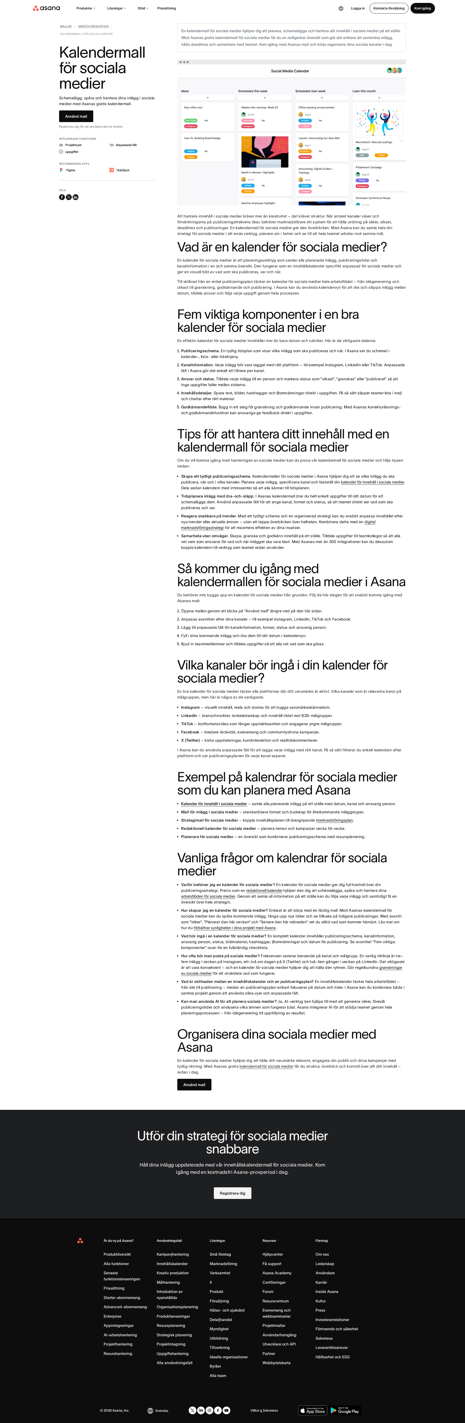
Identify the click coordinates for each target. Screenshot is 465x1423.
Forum (268, 1291)
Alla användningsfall (175, 1363)
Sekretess (324, 1338)
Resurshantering (118, 1353)
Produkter (84, 8)
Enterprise (112, 1316)
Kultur (321, 1301)
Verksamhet (220, 1273)
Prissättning (166, 8)
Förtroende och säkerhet (337, 1329)
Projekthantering (118, 1344)
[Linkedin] (201, 1410)
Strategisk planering (174, 1335)
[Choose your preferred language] (341, 8)
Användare (325, 1273)
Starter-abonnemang (122, 1297)
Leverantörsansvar (332, 1347)
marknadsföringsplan (334, 820)
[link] (66, 27)
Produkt (216, 1291)
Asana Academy (277, 1273)
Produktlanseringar (173, 1316)
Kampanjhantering (173, 1254)
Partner (269, 1353)
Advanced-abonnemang (125, 1307)
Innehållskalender (172, 1263)
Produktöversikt (117, 1254)
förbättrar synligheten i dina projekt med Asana (235, 927)
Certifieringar (274, 1282)
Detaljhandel (221, 1319)
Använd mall (76, 116)
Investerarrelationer (332, 1319)
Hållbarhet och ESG (333, 1357)
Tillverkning (220, 1347)
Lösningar (115, 8)
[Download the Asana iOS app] (312, 1410)
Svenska (161, 1411)
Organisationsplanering (177, 1307)
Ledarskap (325, 1263)
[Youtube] (226, 1410)
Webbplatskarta (277, 1363)
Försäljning (219, 1301)
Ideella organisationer (229, 1357)
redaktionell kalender (264, 890)
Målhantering (168, 1282)
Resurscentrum (276, 1301)
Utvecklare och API (279, 1344)
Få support (272, 1263)
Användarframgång (279, 1335)
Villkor (255, 1410)
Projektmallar (274, 1325)
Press (320, 1310)
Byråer (215, 1366)
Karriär (321, 1282)
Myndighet (219, 1329)
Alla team (218, 1375)
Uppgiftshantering (173, 1353)
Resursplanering (171, 1325)
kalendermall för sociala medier (266, 1066)
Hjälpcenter (273, 1254)
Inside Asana (327, 1291)
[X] (192, 1410)
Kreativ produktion (173, 1273)
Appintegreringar (119, 1325)
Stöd (141, 8)
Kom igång (422, 8)
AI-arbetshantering (120, 1335)
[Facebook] (218, 1410)
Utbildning (219, 1338)
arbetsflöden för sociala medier (208, 896)
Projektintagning (171, 1344)
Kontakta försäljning (389, 8)
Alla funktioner (116, 1263)
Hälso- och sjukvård (227, 1310)
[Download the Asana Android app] (344, 1410)
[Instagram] (209, 1410)
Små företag (220, 1254)
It (211, 1282)
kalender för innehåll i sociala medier (372, 482)
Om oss (322, 1254)
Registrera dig (232, 1193)
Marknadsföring (223, 1263)
